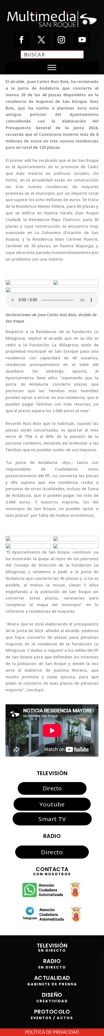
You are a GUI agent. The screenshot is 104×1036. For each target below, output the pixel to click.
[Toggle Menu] (51, 67)
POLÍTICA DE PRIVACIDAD (52, 1032)
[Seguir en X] (41, 39)
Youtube (52, 804)
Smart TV (51, 819)
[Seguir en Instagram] (61, 39)
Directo (52, 788)
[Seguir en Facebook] (21, 39)
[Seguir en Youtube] (82, 39)
